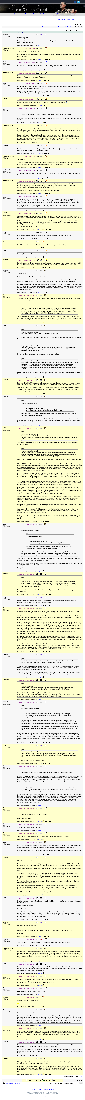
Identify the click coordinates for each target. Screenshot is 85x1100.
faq (66, 19)
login (59, 19)
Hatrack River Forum (43, 26)
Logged (39, 45)
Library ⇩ (20, 14)
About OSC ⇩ (11, 14)
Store (58, 14)
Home (3, 14)
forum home (71, 19)
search (63, 19)
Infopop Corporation (45, 1096)
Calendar (45, 14)
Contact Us (34, 1089)
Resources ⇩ (37, 14)
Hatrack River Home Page (46, 1089)
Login (16, 26)
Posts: (20, 45)
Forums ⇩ (28, 14)
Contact (52, 14)
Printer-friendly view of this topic (12, 1083)
